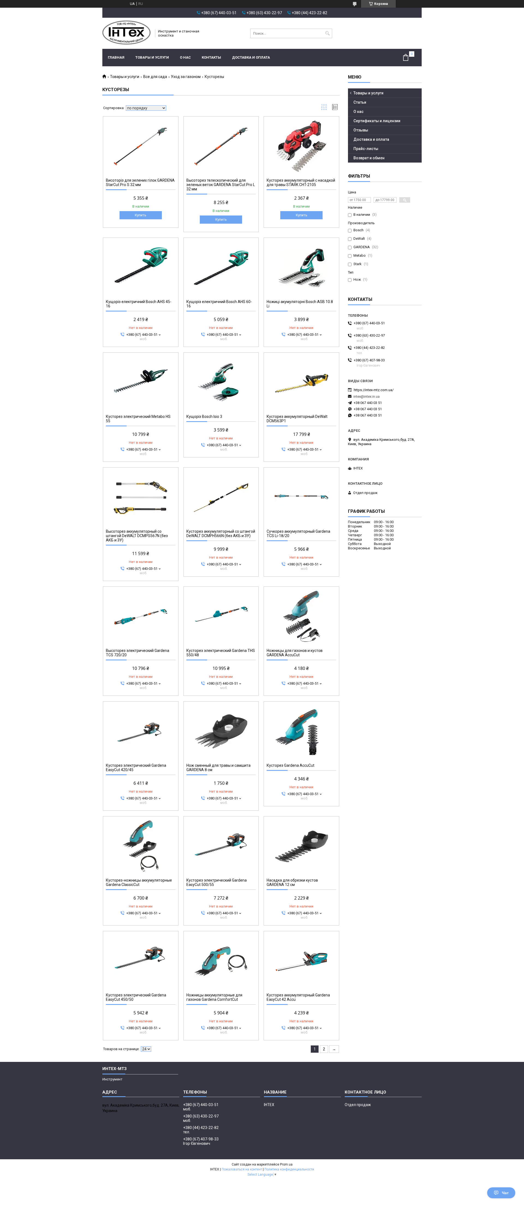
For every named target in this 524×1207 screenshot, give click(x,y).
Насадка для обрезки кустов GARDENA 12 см (292, 882)
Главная (116, 57)
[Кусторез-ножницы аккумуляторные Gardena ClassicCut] (140, 846)
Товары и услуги (152, 57)
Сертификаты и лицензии (376, 121)
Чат (505, 1193)
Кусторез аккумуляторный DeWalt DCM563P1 (297, 418)
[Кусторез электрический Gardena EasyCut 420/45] (140, 731)
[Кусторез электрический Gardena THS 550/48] (221, 616)
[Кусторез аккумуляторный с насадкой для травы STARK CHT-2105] (301, 146)
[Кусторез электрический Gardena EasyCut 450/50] (140, 961)
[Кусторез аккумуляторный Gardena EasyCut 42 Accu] (301, 961)
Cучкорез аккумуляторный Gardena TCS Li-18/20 (298, 533)
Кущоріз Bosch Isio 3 (204, 416)
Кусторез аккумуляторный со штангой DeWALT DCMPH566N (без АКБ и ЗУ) (220, 533)
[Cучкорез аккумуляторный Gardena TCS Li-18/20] (301, 497)
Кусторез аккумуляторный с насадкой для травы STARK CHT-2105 (301, 182)
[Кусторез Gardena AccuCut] (301, 731)
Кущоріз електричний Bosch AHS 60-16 (219, 303)
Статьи (359, 102)
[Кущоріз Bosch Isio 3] (221, 382)
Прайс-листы (365, 148)
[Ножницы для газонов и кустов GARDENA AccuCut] (301, 616)
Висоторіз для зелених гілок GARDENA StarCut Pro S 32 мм (140, 182)
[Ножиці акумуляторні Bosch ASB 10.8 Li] (301, 268)
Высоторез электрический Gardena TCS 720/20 (137, 652)
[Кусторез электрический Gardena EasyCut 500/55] (221, 846)
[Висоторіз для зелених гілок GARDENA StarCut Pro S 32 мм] (140, 146)
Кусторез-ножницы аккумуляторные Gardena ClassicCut (139, 882)
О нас (185, 57)
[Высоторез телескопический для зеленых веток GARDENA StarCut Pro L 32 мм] (221, 146)
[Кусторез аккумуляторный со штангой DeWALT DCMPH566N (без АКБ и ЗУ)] (221, 497)
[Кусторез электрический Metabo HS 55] (140, 382)
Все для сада (155, 76)
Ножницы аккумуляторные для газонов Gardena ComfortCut (214, 997)
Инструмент (112, 1079)
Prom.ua (286, 1164)
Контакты (211, 57)
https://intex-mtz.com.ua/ (374, 390)
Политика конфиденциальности (289, 1169)
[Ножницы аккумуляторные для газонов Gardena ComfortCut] (221, 961)
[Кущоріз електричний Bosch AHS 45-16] (140, 268)
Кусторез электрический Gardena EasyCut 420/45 (136, 767)
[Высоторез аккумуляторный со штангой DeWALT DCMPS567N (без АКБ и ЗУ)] (140, 497)
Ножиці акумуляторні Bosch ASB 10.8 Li (300, 303)
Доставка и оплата (251, 57)
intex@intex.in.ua (366, 396)
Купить (140, 215)
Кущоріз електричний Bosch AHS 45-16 (138, 303)
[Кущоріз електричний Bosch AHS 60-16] (221, 268)
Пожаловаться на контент (242, 1169)
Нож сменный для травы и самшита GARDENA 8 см (218, 767)
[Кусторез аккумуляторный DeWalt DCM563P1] (301, 382)
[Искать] (327, 33)
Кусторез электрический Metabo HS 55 (138, 418)
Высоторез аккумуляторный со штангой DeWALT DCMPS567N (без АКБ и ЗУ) (137, 535)
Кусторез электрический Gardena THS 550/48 (220, 652)
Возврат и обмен (369, 158)
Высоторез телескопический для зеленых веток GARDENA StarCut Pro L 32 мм (220, 184)
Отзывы (360, 130)
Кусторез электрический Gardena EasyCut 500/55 (216, 882)
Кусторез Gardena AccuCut (290, 765)
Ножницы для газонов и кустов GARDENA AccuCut (295, 652)
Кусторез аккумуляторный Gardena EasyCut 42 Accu (298, 997)
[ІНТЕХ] (126, 33)
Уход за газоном (186, 76)
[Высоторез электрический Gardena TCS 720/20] (140, 616)
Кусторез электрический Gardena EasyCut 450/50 (136, 997)
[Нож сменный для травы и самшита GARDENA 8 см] (221, 731)
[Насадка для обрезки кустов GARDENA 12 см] (301, 846)
